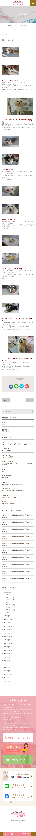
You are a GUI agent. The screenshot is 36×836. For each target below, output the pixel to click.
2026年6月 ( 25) (10, 599)
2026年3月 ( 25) (10, 607)
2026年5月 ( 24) (10, 602)
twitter (21, 386)
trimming (7, 30)
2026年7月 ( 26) (10, 597)
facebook (11, 387)
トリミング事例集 (15, 25)
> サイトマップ (18, 822)
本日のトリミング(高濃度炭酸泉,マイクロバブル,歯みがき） (17, 515)
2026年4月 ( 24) (10, 604)
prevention (17, 463)
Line (16, 386)
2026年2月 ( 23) (10, 610)
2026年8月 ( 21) (10, 594)
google (27, 386)
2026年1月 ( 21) (10, 612)
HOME (9, 25)
